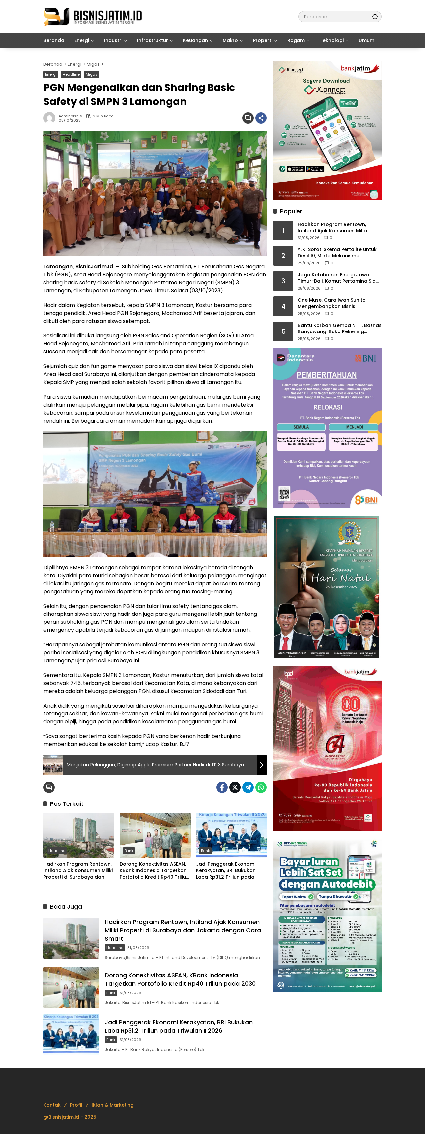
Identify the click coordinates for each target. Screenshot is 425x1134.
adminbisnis (70, 116)
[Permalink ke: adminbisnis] (51, 118)
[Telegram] (248, 787)
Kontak (52, 1105)
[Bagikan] (261, 118)
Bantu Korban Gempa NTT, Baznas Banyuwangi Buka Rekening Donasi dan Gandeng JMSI (340, 328)
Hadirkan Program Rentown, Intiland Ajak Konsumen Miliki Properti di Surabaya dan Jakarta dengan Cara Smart (78, 871)
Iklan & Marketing (113, 1105)
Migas (92, 74)
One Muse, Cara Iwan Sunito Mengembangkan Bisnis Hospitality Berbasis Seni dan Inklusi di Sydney (333, 303)
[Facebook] (222, 787)
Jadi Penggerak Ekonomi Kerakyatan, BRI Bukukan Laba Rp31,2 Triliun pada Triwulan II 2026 (226, 871)
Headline (71, 74)
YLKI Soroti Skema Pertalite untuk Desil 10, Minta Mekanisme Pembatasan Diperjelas (337, 252)
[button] (375, 16)
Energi (51, 74)
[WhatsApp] (261, 787)
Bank (129, 850)
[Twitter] (235, 787)
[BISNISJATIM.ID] (93, 16)
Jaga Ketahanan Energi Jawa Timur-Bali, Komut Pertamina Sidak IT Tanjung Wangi (340, 277)
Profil (76, 1105)
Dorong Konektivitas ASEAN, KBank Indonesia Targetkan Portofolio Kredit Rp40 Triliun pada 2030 (154, 871)
